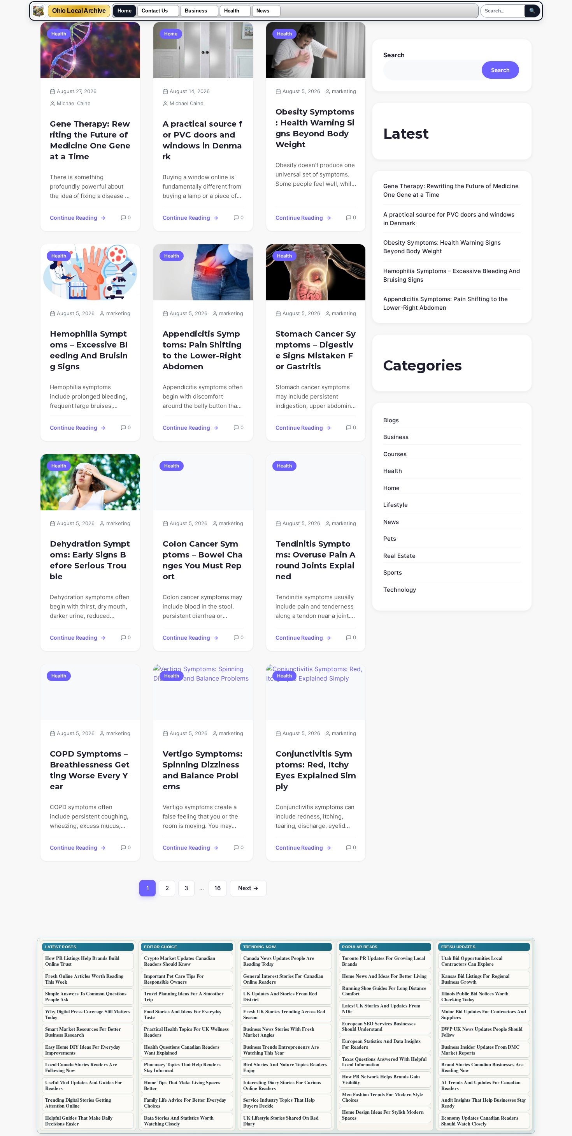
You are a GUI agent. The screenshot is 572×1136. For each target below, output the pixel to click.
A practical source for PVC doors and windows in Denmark (202, 140)
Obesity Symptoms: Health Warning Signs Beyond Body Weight (314, 128)
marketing (344, 91)
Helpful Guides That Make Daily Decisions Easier (78, 1120)
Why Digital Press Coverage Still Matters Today (87, 1014)
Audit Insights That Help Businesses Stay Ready (483, 1102)
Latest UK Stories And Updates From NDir (381, 1008)
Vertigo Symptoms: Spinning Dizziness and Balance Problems (202, 770)
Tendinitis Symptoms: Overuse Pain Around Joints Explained (315, 560)
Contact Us (155, 11)
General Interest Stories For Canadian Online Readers (283, 978)
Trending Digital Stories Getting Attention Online (78, 1102)
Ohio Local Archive (79, 11)
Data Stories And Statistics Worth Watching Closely (179, 1120)
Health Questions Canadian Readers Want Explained (181, 1049)
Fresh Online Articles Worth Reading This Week (84, 978)
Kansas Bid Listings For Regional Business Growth (475, 978)
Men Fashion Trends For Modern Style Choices (382, 1097)
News (262, 11)
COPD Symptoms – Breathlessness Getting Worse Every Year (90, 770)
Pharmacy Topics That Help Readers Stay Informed (182, 1067)
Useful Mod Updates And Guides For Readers (83, 1085)
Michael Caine (74, 103)
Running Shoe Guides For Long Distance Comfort (384, 990)
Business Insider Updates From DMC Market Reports (480, 1049)
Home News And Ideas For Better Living (384, 975)
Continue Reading (73, 217)
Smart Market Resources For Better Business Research (83, 1031)
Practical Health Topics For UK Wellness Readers (186, 1031)
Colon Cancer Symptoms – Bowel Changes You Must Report (203, 560)
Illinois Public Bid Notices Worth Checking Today (475, 996)
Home (125, 11)
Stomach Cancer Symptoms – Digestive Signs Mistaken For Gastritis (315, 350)
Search (394, 55)
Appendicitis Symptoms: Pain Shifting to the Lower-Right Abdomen (202, 350)
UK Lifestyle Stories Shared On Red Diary (281, 1120)
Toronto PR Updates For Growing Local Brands (383, 960)
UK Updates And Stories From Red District (280, 996)
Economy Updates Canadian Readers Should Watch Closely (479, 1120)
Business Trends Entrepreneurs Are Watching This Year (281, 1049)
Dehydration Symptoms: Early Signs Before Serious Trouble (90, 560)
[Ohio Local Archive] (39, 11)
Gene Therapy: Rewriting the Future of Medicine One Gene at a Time (90, 140)
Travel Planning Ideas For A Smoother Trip (184, 996)
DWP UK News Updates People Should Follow (482, 1031)
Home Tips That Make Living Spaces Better (182, 1085)
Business (196, 11)
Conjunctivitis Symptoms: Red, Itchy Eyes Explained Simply (315, 770)
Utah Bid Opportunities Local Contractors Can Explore (471, 960)
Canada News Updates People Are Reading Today (278, 960)
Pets (389, 538)
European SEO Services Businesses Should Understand (379, 1026)
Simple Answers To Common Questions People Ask (85, 996)
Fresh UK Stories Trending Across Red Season (284, 1014)
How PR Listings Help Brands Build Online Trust (82, 960)
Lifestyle (395, 504)
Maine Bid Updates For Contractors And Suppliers (483, 1014)
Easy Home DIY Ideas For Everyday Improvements (82, 1049)
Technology (399, 589)
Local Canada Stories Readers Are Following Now (81, 1067)
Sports (392, 572)
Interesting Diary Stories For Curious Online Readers (282, 1085)
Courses (395, 454)
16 (220, 890)
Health (231, 11)
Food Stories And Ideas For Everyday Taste (182, 1014)
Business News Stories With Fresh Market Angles (278, 1031)
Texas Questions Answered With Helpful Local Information (384, 1061)
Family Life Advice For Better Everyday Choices (185, 1102)
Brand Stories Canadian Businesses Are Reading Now (482, 1067)
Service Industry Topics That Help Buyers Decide (279, 1102)
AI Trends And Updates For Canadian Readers (481, 1085)
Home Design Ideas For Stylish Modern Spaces (383, 1114)
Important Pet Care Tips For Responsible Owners (174, 978)
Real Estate (399, 555)
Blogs (391, 420)
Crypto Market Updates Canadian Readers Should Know (179, 960)
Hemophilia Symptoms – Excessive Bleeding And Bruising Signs (89, 350)
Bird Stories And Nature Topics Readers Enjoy (285, 1067)
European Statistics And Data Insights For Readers (381, 1043)
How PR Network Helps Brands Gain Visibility (381, 1079)
